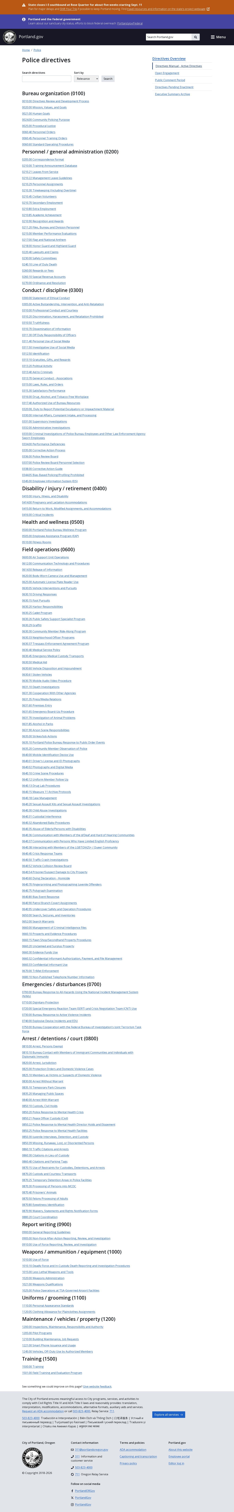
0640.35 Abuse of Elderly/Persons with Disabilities (54, 829)
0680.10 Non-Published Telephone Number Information (58, 977)
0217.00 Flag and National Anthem (44, 240)
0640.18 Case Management (39, 798)
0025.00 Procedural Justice (39, 126)
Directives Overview (169, 58)
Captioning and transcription (138, 1456)
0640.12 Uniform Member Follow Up (45, 779)
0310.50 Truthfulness (36, 323)
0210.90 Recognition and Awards (43, 221)
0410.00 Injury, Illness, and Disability (45, 496)
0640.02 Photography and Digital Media (47, 767)
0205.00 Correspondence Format (43, 159)
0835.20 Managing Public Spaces (43, 1094)
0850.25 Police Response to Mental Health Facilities (54, 1131)
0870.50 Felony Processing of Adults (45, 1198)
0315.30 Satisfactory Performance (43, 390)
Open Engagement (167, 73)
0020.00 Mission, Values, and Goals (44, 107)
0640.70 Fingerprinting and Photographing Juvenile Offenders (62, 884)
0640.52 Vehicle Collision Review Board (46, 866)
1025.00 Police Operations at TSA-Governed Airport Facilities (60, 1290)
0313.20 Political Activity (37, 366)
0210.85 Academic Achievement (41, 215)
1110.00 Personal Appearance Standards (48, 1305)
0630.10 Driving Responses (39, 594)
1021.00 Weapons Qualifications (42, 1284)
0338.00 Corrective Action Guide (42, 469)
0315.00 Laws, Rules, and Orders (42, 384)
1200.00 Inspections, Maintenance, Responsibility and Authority (62, 1327)
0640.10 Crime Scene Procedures (43, 773)
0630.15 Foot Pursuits (36, 600)
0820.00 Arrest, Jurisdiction (39, 1063)
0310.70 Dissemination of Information (46, 329)
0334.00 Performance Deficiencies (43, 444)
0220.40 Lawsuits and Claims (40, 252)
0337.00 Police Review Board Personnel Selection (53, 463)
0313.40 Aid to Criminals (37, 372)
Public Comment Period (170, 80)
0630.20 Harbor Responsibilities (42, 607)
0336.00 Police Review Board (40, 456)
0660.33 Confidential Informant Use (44, 965)
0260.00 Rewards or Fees (38, 270)
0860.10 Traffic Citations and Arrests (45, 1149)
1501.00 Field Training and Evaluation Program (52, 1373)
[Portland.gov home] (23, 37)
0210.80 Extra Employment (39, 209)
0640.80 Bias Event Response (40, 897)
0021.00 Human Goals (36, 113)
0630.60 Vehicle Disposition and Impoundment (52, 668)
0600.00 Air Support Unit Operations (45, 557)
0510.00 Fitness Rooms (36, 542)
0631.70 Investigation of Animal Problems (48, 718)
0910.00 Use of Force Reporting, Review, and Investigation (59, 1244)
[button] (218, 37)
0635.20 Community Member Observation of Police (54, 749)
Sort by (79, 73)
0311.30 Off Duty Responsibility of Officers (49, 335)
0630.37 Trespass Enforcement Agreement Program (55, 644)
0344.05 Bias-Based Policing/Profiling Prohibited (53, 475)
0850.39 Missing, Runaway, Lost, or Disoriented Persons (58, 1143)
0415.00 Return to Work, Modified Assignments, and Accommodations (66, 508)
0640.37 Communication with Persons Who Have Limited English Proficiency (70, 841)
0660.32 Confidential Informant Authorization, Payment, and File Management (72, 958)
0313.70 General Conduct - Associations (47, 378)
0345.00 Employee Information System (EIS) (50, 481)
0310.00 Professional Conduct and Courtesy (50, 310)
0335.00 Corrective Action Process (43, 450)
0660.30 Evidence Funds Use (40, 952)
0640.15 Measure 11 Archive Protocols (46, 792)
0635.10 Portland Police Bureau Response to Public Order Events (63, 742)
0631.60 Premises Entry (37, 705)
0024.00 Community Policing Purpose (46, 120)
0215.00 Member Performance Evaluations (49, 233)
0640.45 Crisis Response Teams (42, 853)
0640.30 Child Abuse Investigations (44, 810)
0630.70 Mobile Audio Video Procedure (46, 681)
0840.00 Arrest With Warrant (40, 1100)
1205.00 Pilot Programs (37, 1333)
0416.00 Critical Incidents (38, 515)
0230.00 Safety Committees (39, 258)
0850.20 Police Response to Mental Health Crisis (53, 1112)
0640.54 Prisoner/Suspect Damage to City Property (54, 872)
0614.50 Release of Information (42, 570)
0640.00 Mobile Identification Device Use (48, 755)
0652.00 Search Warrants (38, 921)
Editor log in (176, 1463)
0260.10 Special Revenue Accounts (44, 277)
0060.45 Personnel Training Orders (44, 138)
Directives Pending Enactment (174, 87)
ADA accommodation (133, 1449)
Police (37, 50)
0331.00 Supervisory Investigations (44, 421)
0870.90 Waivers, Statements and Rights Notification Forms (60, 1211)
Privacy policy (128, 1463)
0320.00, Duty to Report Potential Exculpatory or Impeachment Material (68, 409)
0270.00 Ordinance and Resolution (44, 283)
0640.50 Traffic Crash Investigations (45, 860)
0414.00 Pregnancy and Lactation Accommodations (54, 502)
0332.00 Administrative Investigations (46, 428)
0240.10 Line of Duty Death (39, 264)
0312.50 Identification (35, 353)
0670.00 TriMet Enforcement (40, 971)
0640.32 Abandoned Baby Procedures (46, 823)
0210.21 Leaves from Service (40, 172)
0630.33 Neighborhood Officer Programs (48, 637)
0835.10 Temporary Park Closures (44, 1087)
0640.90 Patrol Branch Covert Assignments (49, 903)
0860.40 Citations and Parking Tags (44, 1161)
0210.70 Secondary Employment (42, 203)
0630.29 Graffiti (31, 625)
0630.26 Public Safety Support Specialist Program (53, 619)
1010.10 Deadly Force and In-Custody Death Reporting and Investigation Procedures (76, 1266)
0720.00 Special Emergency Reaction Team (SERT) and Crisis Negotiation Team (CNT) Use (79, 1008)
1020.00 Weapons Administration (43, 1278)
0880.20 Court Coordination (40, 1217)
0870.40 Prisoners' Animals (39, 1192)
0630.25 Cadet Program (37, 613)
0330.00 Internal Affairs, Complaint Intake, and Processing (59, 415)
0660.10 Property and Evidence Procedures (49, 934)
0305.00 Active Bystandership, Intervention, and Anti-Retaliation (63, 304)
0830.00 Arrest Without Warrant (42, 1081)
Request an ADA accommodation (43, 1411)
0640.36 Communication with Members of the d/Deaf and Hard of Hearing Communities (78, 835)
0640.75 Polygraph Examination (42, 890)
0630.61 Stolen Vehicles (37, 674)
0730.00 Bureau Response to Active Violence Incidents (56, 1015)
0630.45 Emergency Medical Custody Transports (53, 656)
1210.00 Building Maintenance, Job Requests (50, 1339)
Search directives (33, 73)
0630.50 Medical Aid (34, 662)
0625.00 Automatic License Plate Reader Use (50, 582)
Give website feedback (97, 1386)
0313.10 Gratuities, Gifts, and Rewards (46, 360)
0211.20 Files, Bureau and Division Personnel (50, 227)
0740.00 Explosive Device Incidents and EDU (50, 1021)
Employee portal (179, 1456)
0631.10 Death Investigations (40, 687)
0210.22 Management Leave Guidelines (47, 178)
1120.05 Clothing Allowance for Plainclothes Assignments (58, 1312)
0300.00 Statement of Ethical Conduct (46, 298)
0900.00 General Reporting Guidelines (46, 1232)
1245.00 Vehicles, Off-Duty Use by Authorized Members (57, 1351)
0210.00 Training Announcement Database (49, 166)
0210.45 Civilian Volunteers (39, 196)
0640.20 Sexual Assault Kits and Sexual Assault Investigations (61, 804)
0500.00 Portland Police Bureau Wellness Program (54, 530)
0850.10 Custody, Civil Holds (40, 1106)
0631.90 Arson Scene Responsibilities (45, 730)
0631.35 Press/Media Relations (41, 699)
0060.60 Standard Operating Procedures (47, 144)
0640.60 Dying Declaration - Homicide (46, 878)
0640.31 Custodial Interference (41, 816)
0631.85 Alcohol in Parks (37, 724)
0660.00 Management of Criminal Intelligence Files (54, 928)
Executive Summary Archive (172, 94)
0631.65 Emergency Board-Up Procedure (48, 711)
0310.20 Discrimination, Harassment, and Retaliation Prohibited (62, 316)
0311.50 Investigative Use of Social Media (48, 347)
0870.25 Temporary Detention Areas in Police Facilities (57, 1180)
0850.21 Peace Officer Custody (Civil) (45, 1118)
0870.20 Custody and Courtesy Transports (49, 1174)
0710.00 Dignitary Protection (40, 1002)
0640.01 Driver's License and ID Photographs (51, 761)
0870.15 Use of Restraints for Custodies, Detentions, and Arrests (63, 1168)
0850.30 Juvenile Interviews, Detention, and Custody (55, 1137)
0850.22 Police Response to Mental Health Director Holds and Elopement (68, 1124)
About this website (181, 1449)
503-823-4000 (81, 1411)
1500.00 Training (33, 1366)
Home (26, 50)
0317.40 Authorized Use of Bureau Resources (51, 403)
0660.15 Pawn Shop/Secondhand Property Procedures (56, 940)
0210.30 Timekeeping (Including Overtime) (49, 190)
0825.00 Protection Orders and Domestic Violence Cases (58, 1069)
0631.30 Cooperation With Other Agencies (49, 693)
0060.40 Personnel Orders (38, 132)
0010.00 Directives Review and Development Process (55, 101)
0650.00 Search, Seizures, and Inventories (48, 915)
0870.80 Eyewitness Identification (43, 1205)
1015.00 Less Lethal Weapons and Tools (47, 1272)
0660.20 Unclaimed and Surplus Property (48, 946)
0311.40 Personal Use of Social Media (46, 341)
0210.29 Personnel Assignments (42, 184)
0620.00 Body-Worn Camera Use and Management (54, 576)
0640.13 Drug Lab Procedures (41, 786)
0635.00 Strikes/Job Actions (39, 736)
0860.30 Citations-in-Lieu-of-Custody (45, 1155)
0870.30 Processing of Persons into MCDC (49, 1186)
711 (111, 1411)
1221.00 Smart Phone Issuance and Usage (49, 1345)
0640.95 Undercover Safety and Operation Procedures (56, 909)
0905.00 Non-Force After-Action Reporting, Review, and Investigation (66, 1238)
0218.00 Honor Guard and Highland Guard (49, 246)
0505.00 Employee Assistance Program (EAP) (50, 536)
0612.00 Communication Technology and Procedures (56, 563)
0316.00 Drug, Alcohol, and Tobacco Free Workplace (55, 397)
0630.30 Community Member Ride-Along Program (54, 631)
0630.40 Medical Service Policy (41, 650)
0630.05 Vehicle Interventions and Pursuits (49, 588)
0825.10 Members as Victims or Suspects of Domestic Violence (62, 1075)
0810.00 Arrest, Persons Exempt (42, 1046)
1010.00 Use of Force (35, 1259)
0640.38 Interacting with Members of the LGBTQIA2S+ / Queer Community (70, 847)
